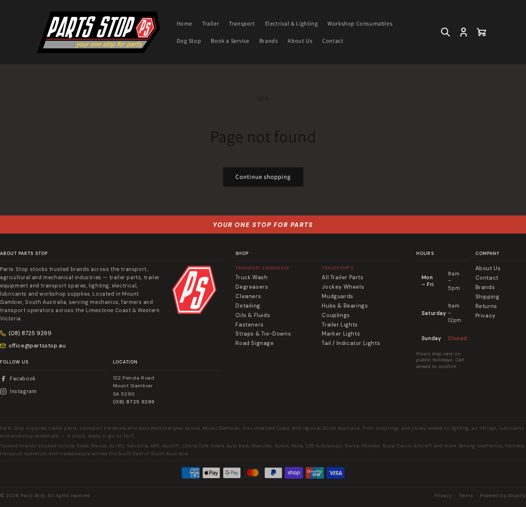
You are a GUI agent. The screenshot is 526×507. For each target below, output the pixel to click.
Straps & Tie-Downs (263, 334)
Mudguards (337, 296)
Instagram (23, 391)
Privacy (485, 316)
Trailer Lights (340, 325)
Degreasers (251, 287)
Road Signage (254, 343)
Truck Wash (251, 277)
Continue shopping (263, 177)
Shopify (517, 495)
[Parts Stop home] (194, 290)
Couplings (336, 315)
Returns (486, 306)
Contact (486, 278)
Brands (485, 287)
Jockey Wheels (343, 287)
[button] (445, 32)
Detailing (247, 306)
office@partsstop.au (37, 345)
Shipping (487, 297)
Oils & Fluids (252, 315)
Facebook (23, 378)
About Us (488, 268)
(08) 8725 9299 (30, 333)
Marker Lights (341, 334)
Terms (466, 495)
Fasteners (249, 325)
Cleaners (248, 296)
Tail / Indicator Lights (351, 343)
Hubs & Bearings (345, 306)
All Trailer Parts (342, 277)
